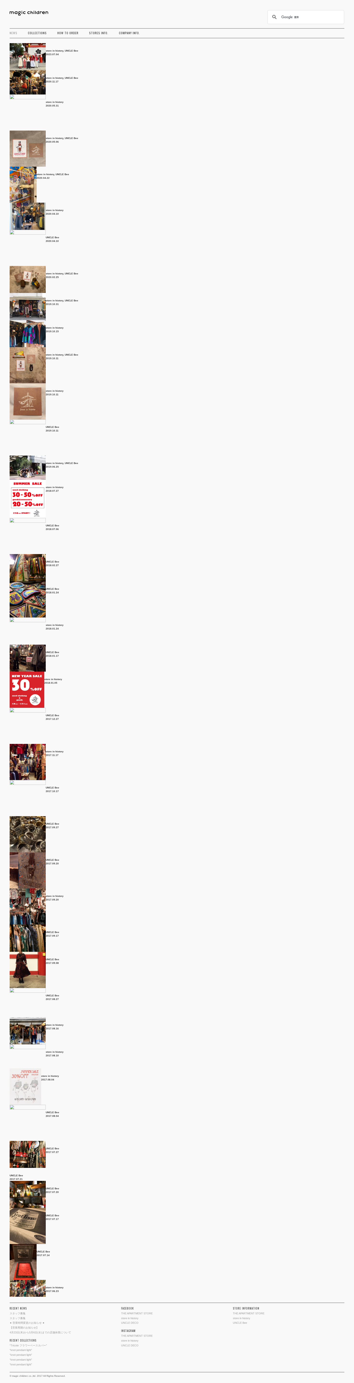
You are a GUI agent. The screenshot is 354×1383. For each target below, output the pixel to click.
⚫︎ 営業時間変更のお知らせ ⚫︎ (27, 1322)
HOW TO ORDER (68, 33)
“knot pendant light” (21, 1350)
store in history (54, 50)
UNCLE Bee (71, 50)
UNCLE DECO (129, 1322)
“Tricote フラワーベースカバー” (28, 1345)
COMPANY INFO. (129, 33)
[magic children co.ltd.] (31, 13)
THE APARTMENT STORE (137, 1313)
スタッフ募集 (18, 1313)
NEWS (13, 33)
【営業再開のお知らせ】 (24, 1327)
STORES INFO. (98, 33)
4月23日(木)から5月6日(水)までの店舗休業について (40, 1332)
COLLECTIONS (37, 33)
